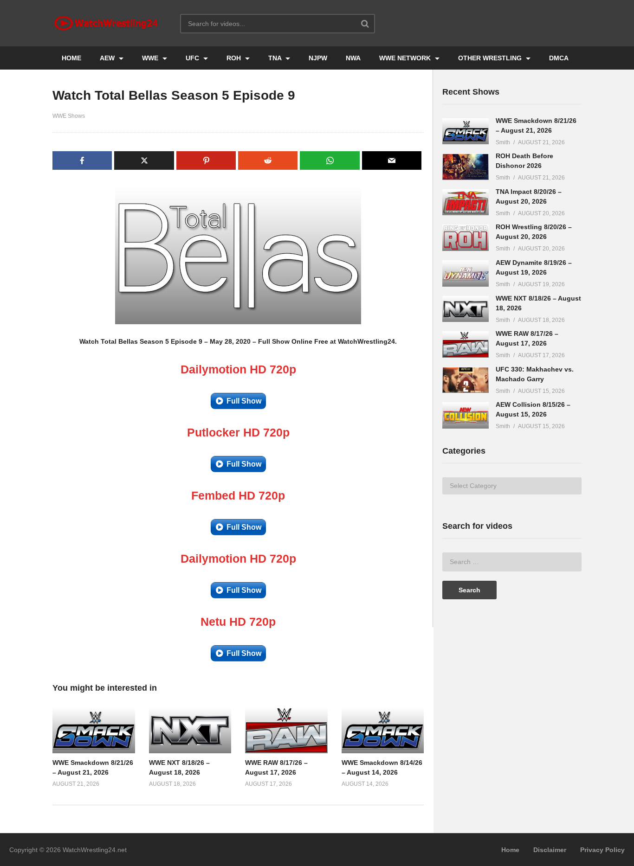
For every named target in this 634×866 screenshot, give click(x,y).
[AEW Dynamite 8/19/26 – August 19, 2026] (465, 273)
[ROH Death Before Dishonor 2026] (465, 167)
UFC (193, 58)
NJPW (318, 58)
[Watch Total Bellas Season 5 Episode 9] (93, 730)
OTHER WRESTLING (491, 58)
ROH (234, 58)
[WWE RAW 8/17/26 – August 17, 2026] (465, 344)
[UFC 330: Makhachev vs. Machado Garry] (465, 380)
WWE (151, 58)
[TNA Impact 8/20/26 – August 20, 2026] (465, 202)
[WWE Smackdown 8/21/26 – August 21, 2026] (465, 131)
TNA (275, 58)
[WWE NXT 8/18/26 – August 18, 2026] (465, 309)
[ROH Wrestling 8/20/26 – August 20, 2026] (465, 238)
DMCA (559, 58)
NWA (353, 58)
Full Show (243, 401)
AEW (108, 58)
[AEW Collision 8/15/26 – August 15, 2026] (465, 415)
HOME (71, 58)
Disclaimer (549, 849)
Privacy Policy (602, 849)
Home (510, 849)
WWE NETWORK (406, 58)
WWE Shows (68, 116)
